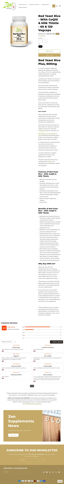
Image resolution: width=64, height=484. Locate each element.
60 (40, 46)
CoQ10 (50, 161)
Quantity (40, 38)
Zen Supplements (29, 483)
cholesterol (41, 130)
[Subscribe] (42, 460)
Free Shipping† (41, 35)
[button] (23, 4)
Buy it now (49, 55)
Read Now (13, 435)
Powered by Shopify (37, 483)
